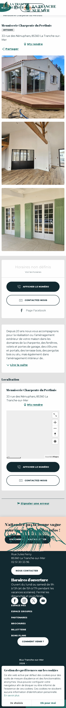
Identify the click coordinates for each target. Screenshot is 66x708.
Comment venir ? (33, 641)
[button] (33, 87)
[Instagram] (24, 601)
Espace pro (18, 605)
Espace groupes (21, 611)
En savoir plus (11, 695)
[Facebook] (14, 601)
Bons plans (18, 635)
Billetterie (18, 629)
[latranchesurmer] (37, 8)
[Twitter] (33, 601)
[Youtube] (43, 601)
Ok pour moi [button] (48, 703)
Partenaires (19, 617)
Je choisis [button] (16, 703)
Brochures (18, 623)
